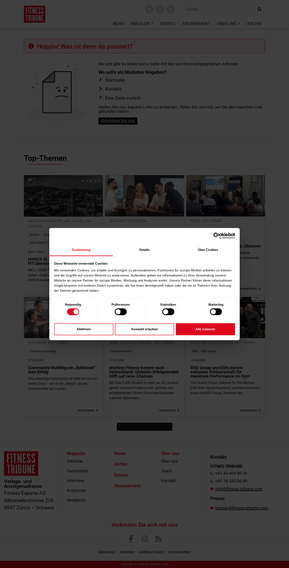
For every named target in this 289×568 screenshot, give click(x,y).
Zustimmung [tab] (81, 249)
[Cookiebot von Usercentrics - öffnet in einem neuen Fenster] (216, 236)
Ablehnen (84, 329)
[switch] (121, 311)
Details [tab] (144, 249)
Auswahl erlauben (144, 329)
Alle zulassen (205, 329)
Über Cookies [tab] (208, 249)
